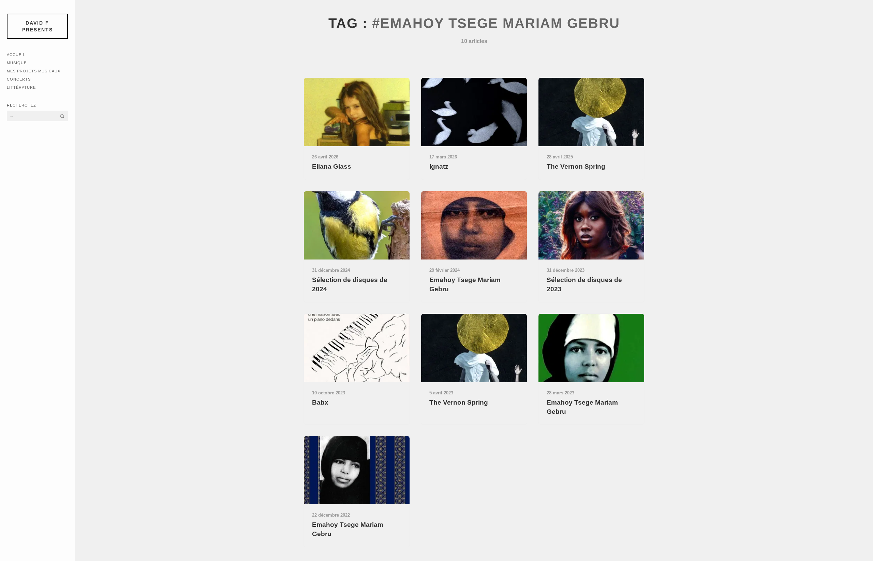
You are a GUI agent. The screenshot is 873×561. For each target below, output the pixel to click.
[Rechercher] (62, 116)
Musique (17, 63)
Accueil (16, 55)
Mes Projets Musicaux (33, 71)
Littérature (21, 87)
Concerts (19, 79)
